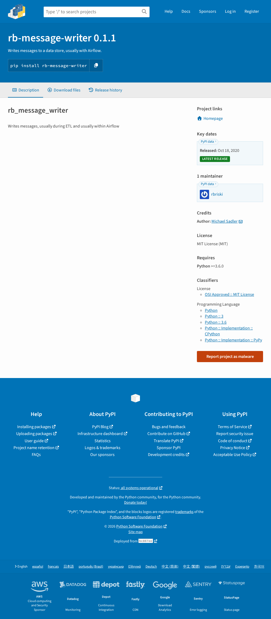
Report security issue (234, 434)
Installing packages (34, 427)
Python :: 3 (214, 316)
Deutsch (151, 566)
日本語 (69, 566)
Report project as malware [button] (230, 356)
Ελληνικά (134, 566)
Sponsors (207, 11)
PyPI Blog (100, 427)
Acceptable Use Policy (232, 455)
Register (252, 11)
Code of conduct (232, 441)
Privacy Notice (232, 448)
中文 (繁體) (191, 566)
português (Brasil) (91, 566)
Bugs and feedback (169, 427)
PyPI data (207, 141)
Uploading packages (34, 434)
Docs (186, 11)
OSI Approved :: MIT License (229, 294)
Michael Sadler (224, 221)
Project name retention (34, 448)
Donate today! (135, 502)
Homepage (213, 118)
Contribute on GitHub (166, 434)
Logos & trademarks (102, 448)
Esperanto (242, 566)
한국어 (259, 566)
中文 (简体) (170, 566)
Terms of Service (232, 427)
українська (116, 566)
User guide (34, 441)
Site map (135, 532)
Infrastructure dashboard (100, 434)
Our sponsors (102, 455)
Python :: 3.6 (216, 322)
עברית (226, 566)
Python (211, 310)
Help (169, 11)
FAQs (36, 455)
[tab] (25, 90)
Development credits (166, 455)
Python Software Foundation (133, 517)
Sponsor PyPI (168, 448)
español (37, 566)
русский (210, 566)
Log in (230, 11)
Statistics (102, 441)
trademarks (184, 512)
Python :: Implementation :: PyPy (233, 340)
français (53, 566)
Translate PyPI (166, 441)
